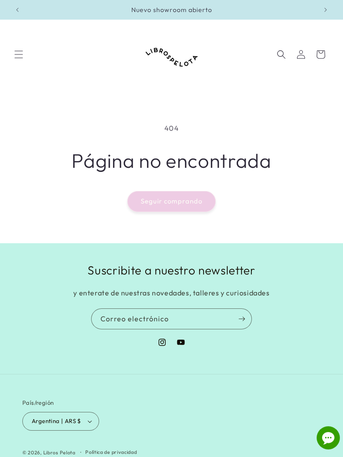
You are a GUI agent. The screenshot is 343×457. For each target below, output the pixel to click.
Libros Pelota (59, 452)
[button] (19, 54)
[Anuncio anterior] (17, 10)
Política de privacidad (111, 452)
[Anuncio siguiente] (325, 10)
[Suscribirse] (241, 318)
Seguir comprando (171, 201)
